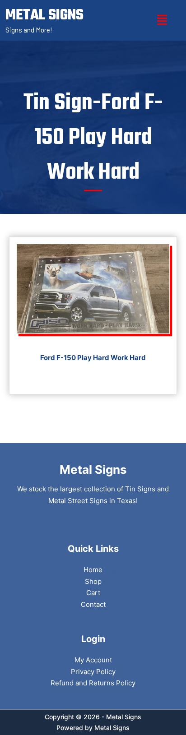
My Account (93, 660)
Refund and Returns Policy (93, 683)
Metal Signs (112, 727)
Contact (93, 604)
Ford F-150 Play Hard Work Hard (93, 357)
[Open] (162, 20)
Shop (93, 581)
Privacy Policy (93, 671)
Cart (93, 592)
